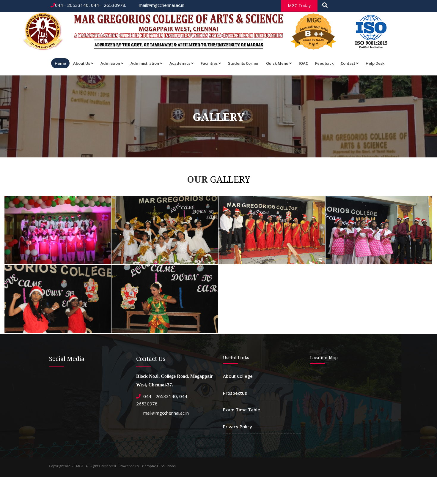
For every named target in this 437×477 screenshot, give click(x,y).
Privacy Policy (237, 426)
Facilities (209, 63)
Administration (145, 63)
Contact (348, 63)
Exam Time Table (241, 410)
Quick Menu (277, 63)
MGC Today (299, 5)
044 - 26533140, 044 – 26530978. (90, 5)
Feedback (324, 63)
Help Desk (375, 63)
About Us (81, 63)
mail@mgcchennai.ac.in (161, 5)
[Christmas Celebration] (56, 197)
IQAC (303, 63)
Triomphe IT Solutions (157, 466)
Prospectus (235, 393)
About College (238, 376)
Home (60, 63)
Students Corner (243, 63)
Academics (179, 63)
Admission (110, 63)
